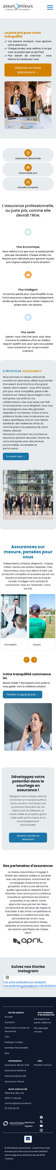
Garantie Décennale (15, 1076)
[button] (34, 660)
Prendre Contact (43, 1065)
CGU (7, 1036)
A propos (10, 1022)
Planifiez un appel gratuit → (23, 694)
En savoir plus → (15, 456)
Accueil (8, 1016)
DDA (7, 1053)
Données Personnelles (16, 1047)
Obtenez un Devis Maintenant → (28, 70)
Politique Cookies (14, 1042)
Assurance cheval (14, 1081)
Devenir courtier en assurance (28, 837)
